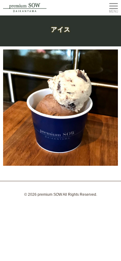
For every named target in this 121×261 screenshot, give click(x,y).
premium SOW (50, 194)
